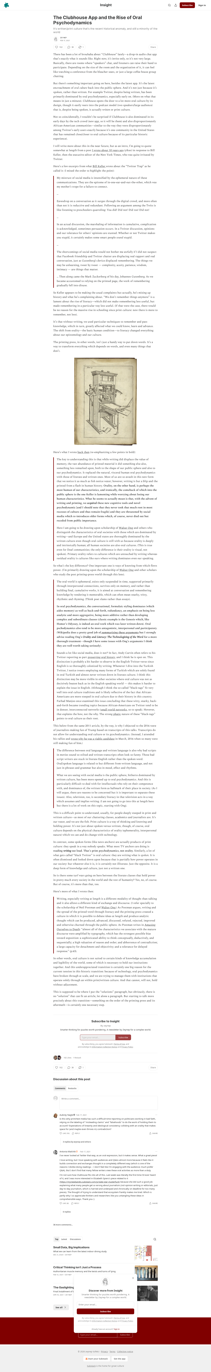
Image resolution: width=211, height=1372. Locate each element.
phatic (117, 714)
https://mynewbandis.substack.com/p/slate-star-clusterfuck (89, 1181)
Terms (112, 1351)
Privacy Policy (127, 1321)
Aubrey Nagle (66, 1114)
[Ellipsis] (156, 1115)
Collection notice (125, 1351)
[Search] (169, 5)
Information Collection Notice (104, 1321)
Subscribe (187, 5)
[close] (133, 1278)
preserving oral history (101, 657)
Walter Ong (126, 528)
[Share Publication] (176, 5)
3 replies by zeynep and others (77, 1142)
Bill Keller (99, 166)
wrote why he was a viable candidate (93, 739)
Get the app (119, 1358)
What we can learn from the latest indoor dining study (80, 1251)
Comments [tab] (60, 1088)
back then (83, 452)
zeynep (63, 38)
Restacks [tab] (72, 1088)
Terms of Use (119, 1318)
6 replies (67, 1212)
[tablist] (65, 1088)
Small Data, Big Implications (71, 1247)
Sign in (202, 5)
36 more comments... (63, 1224)
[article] (105, 1253)
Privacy (104, 1351)
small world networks (114, 710)
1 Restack (77, 1057)
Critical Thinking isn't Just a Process (77, 1267)
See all (59, 1307)
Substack (91, 1366)
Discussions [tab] (75, 1239)
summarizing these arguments (120, 632)
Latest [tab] (64, 1239)
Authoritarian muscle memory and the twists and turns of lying (84, 1271)
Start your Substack (98, 1358)
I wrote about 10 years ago (108, 150)
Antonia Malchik (68, 1151)
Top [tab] (56, 1239)
